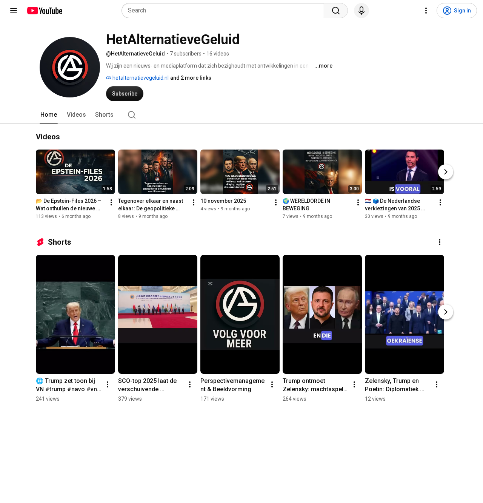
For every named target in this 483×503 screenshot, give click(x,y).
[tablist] (241, 115)
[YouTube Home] (44, 10)
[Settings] (426, 10)
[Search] (336, 10)
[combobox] (225, 10)
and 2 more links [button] (190, 78)
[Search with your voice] (361, 10)
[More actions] (111, 202)
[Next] (445, 171)
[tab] (49, 115)
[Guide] (13, 10)
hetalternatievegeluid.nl (140, 78)
